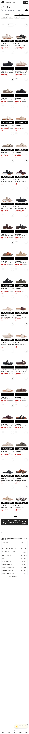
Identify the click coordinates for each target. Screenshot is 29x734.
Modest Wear (9, 532)
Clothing (3, 530)
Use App (26, 2)
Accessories (13, 530)
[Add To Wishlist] (13, 44)
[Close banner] (1, 2)
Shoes (7, 530)
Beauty (3, 532)
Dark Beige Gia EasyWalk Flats (8, 567)
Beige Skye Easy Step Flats (7, 570)
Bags (18, 530)
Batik (15, 532)
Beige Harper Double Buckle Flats (9, 558)
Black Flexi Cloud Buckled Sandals (9, 548)
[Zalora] (14, 7)
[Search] (26, 10)
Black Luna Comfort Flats (7, 561)
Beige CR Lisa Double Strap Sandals (9, 545)
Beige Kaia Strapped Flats (7, 564)
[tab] (7, 14)
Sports (22, 530)
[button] (14, 2)
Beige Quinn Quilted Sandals (8, 555)
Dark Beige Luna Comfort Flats (8, 573)
